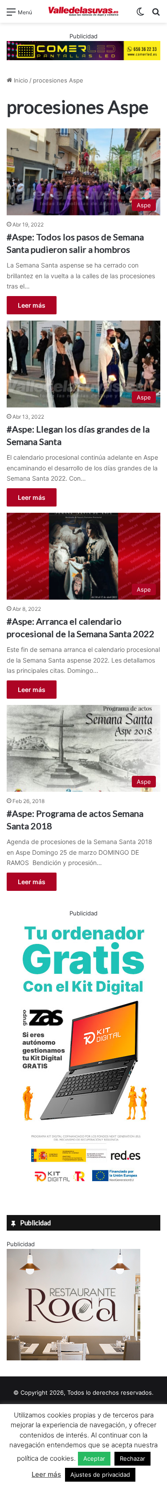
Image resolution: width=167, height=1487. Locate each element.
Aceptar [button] (94, 1458)
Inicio (20, 80)
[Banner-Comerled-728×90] (83, 50)
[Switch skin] (140, 15)
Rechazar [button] (132, 1458)
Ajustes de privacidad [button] (100, 1474)
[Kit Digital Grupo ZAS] (84, 1183)
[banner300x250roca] (73, 1358)
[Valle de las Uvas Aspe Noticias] (83, 11)
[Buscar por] (155, 15)
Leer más (31, 305)
